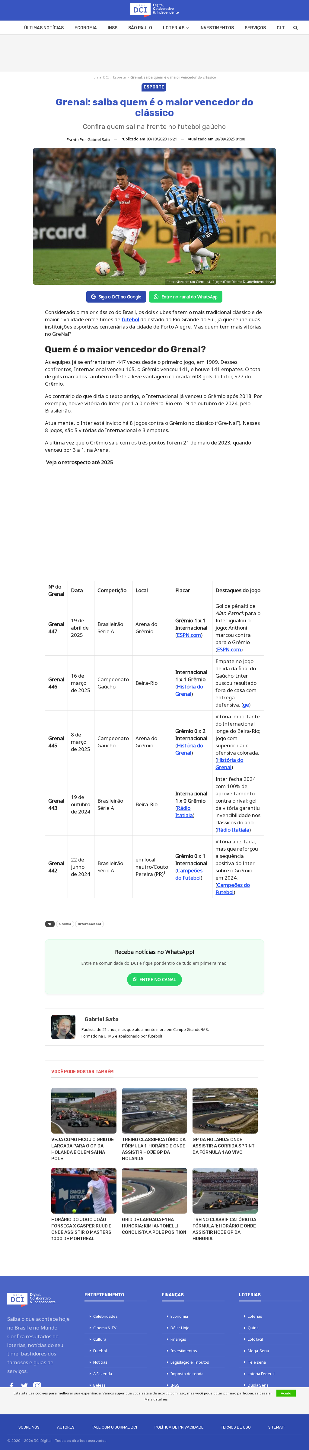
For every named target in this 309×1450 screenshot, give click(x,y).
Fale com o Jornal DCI (114, 1427)
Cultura (99, 1339)
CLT (281, 27)
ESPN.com (189, 634)
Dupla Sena (258, 1385)
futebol (130, 319)
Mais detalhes (156, 1399)
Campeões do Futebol (188, 874)
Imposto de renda (186, 1373)
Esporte (119, 77)
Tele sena (257, 1362)
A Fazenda (102, 1373)
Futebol (100, 1350)
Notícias (100, 1362)
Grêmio (65, 924)
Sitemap (276, 1427)
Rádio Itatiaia (184, 811)
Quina (253, 1327)
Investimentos (216, 27)
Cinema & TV (104, 1327)
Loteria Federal (261, 1373)
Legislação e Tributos (189, 1362)
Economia (86, 27)
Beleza (99, 1385)
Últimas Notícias (44, 27)
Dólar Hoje (180, 1327)
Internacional (89, 924)
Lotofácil (255, 1339)
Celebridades (105, 1316)
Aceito (286, 1393)
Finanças (178, 1339)
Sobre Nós (29, 1427)
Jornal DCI (101, 77)
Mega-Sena (258, 1350)
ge (246, 704)
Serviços (255, 27)
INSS (112, 27)
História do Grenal (189, 690)
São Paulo (140, 27)
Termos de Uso (236, 1427)
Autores (66, 1427)
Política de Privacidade (179, 1427)
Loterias (173, 27)
